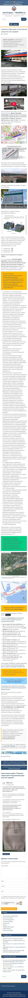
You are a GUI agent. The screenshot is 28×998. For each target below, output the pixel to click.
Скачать (8, 615)
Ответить (6, 854)
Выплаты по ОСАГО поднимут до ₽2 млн (13, 938)
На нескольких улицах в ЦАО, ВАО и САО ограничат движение (14, 767)
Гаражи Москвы (6, 756)
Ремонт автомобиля (8, 918)
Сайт (2, 891)
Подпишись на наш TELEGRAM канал (12, 4)
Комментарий (4, 865)
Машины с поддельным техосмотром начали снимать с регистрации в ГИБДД (14, 762)
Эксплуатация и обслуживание (10, 916)
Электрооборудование (8, 919)
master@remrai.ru (19, 2)
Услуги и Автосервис (8, 930)
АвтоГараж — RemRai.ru (14, 12)
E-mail (3, 886)
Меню (15, 24)
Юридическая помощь (8, 927)
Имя (2, 881)
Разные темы (6, 923)
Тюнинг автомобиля (8, 921)
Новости (5, 925)
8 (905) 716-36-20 (9, 2)
